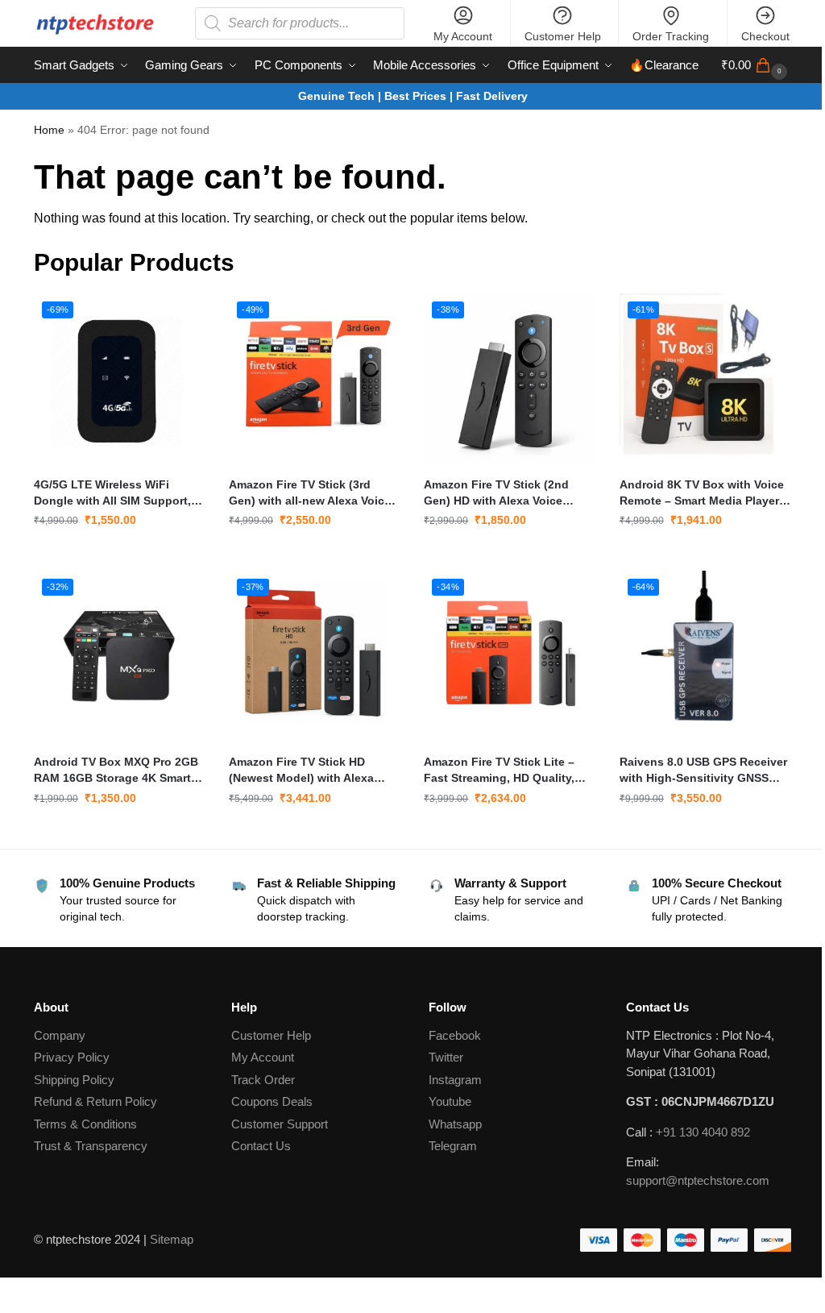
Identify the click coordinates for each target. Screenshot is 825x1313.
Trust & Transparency (90, 1146)
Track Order (263, 1080)
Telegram (453, 1146)
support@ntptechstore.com (697, 1180)
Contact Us (261, 1146)
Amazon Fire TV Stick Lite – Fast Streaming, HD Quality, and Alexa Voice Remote (499, 770)
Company (59, 1035)
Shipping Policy (74, 1080)
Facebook (455, 1035)
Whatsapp (455, 1124)
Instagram (455, 1080)
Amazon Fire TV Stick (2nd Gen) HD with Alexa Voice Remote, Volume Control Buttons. (496, 493)
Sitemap (171, 1239)
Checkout (765, 36)
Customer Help (562, 36)
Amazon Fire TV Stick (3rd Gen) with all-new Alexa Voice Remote (310, 493)
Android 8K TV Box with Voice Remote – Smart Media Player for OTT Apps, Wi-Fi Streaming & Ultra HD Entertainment (703, 493)
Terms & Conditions (85, 1124)
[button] (756, 65)
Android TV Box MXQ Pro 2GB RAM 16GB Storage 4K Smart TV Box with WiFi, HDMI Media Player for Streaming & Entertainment (116, 770)
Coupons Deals (273, 1101)
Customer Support (279, 1124)
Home (49, 130)
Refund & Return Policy (95, 1101)
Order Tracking (670, 36)
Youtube (450, 1101)
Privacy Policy (72, 1057)
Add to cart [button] (119, 554)
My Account (462, 36)
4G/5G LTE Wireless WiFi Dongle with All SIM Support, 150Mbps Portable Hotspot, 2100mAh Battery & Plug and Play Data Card (112, 493)
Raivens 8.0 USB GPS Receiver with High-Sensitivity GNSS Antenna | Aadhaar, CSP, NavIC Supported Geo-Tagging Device (703, 770)
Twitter (446, 1057)
